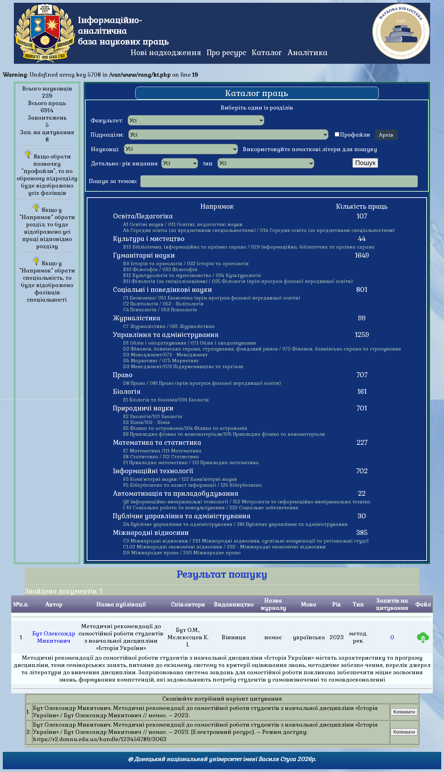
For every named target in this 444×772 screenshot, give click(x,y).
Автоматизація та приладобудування (175, 493)
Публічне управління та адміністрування (181, 516)
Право (123, 375)
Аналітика (307, 52)
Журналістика (136, 318)
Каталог (267, 52)
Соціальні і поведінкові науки (162, 290)
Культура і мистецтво (149, 239)
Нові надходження (165, 52)
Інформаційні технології (153, 471)
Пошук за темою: (113, 181)
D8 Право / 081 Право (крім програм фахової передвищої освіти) (202, 383)
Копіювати (404, 711)
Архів (386, 135)
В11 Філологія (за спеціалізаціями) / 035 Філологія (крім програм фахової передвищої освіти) (238, 281)
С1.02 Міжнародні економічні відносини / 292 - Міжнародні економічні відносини (224, 547)
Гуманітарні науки (144, 255)
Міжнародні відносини (151, 533)
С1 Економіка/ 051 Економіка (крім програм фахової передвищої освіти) (211, 298)
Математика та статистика (157, 443)
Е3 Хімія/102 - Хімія (146, 422)
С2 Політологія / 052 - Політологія (163, 304)
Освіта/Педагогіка (143, 216)
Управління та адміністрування (166, 335)
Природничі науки (143, 408)
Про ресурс (226, 52)
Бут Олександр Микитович (53, 637)
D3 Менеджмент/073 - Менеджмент (165, 355)
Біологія (126, 392)
